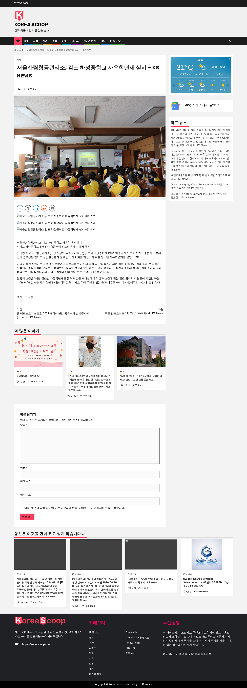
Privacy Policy (133, 642)
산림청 (29, 297)
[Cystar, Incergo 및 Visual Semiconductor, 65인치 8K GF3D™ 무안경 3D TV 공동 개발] (207, 554)
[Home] (18, 41)
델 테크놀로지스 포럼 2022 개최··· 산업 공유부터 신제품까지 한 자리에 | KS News (53, 313)
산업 (64, 40)
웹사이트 (25, 494)
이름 (23, 467)
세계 (45, 40)
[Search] (230, 41)
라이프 (75, 40)
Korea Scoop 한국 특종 (137, 637)
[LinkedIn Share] (36, 208)
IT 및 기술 (115, 40)
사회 (35, 40)
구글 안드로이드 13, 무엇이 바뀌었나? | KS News (134, 311)
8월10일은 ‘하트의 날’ (28, 376)
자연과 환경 (90, 40)
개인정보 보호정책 (200, 653)
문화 (54, 40)
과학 (103, 40)
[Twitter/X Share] (28, 208)
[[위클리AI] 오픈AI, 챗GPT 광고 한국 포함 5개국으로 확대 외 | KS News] (151, 554)
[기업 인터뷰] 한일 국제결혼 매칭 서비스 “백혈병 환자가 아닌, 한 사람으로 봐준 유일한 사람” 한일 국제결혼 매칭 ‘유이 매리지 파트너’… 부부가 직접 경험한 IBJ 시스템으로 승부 (89, 383)
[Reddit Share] (44, 208)
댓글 (23, 424)
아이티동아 (38, 602)
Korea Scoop (31, 24)
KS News (33, 89)
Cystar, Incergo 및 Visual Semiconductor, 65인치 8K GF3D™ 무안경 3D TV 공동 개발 (206, 582)
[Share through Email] (52, 208)
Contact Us (131, 632)
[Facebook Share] (20, 208)
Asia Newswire (36, 382)
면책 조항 (130, 648)
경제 (26, 40)
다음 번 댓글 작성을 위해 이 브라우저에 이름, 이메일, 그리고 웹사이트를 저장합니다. (74, 508)
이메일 (25, 481)
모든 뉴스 (130, 653)
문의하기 (168, 653)
